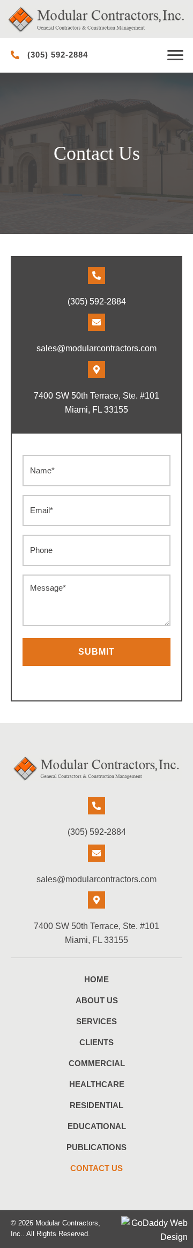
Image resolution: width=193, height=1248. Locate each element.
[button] (175, 55)
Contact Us (96, 1168)
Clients (96, 1042)
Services (96, 1021)
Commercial (97, 1063)
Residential (96, 1105)
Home (96, 979)
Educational (97, 1126)
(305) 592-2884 (57, 54)
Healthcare (96, 1084)
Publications (96, 1147)
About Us (97, 1000)
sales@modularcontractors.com (96, 348)
